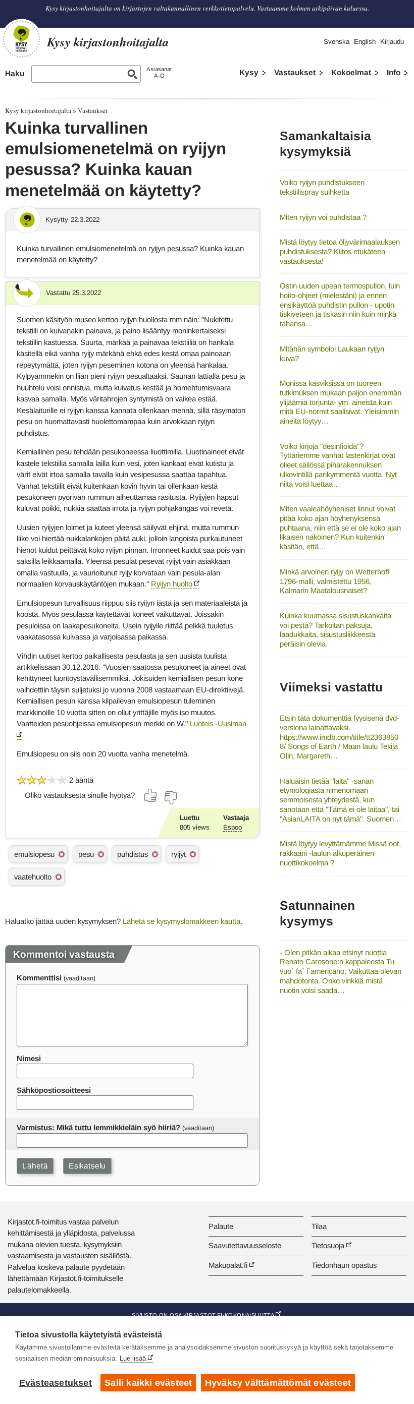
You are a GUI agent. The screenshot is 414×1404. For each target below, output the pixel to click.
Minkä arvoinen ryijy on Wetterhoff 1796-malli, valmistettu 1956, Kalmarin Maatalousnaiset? (334, 581)
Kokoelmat (351, 72)
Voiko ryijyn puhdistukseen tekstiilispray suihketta (322, 187)
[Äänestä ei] (170, 797)
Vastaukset (295, 72)
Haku (14, 73)
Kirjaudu (392, 41)
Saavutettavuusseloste (245, 1245)
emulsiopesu (34, 854)
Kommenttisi (39, 977)
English (365, 41)
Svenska (336, 41)
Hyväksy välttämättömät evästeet (278, 1383)
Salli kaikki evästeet (148, 1383)
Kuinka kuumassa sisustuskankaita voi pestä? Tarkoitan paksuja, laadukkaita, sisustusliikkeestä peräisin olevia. (335, 629)
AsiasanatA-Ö (159, 72)
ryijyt (178, 854)
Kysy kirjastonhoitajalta (38, 110)
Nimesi (29, 1058)
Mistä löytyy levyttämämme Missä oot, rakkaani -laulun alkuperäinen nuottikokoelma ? (340, 852)
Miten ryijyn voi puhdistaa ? (323, 217)
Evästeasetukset (55, 1383)
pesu (86, 854)
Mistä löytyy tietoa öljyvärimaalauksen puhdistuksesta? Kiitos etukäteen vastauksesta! (340, 251)
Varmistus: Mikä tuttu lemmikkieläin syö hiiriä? (98, 1127)
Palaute (221, 1226)
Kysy (248, 72)
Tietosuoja (328, 1245)
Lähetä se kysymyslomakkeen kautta (181, 921)
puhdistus (132, 854)
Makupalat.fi (228, 1265)
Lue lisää (133, 1358)
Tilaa (319, 1226)
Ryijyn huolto (171, 583)
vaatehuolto (32, 876)
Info (393, 72)
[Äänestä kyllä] (151, 795)
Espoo (232, 827)
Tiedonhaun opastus (344, 1265)
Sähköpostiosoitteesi (54, 1090)
